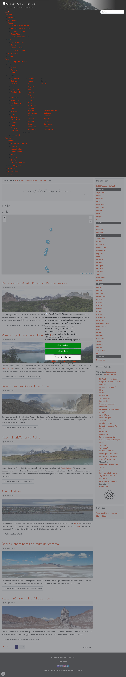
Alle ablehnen (63, 351)
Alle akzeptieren (63, 345)
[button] (10, 64)
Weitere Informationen (58, 361)
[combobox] (112, 12)
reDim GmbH (70, 363)
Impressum (72, 361)
